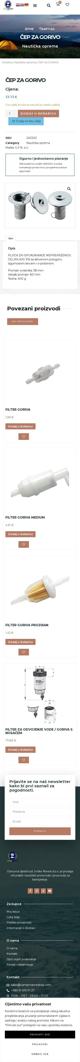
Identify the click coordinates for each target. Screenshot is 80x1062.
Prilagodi (40, 1044)
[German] (26, 4)
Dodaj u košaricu (38, 113)
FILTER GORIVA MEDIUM (25, 517)
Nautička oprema (40, 46)
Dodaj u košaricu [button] (20, 426)
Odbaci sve (40, 1054)
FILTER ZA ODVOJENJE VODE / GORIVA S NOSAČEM (39, 731)
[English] (22, 4)
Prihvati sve (40, 1034)
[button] (35, 5)
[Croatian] (18, 4)
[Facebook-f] (30, 890)
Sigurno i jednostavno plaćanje (43, 158)
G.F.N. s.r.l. (22, 147)
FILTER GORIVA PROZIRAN (26, 625)
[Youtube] (49, 890)
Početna (7, 62)
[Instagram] (36, 890)
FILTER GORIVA (17, 409)
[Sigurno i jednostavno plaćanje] (12, 161)
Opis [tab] (10, 238)
